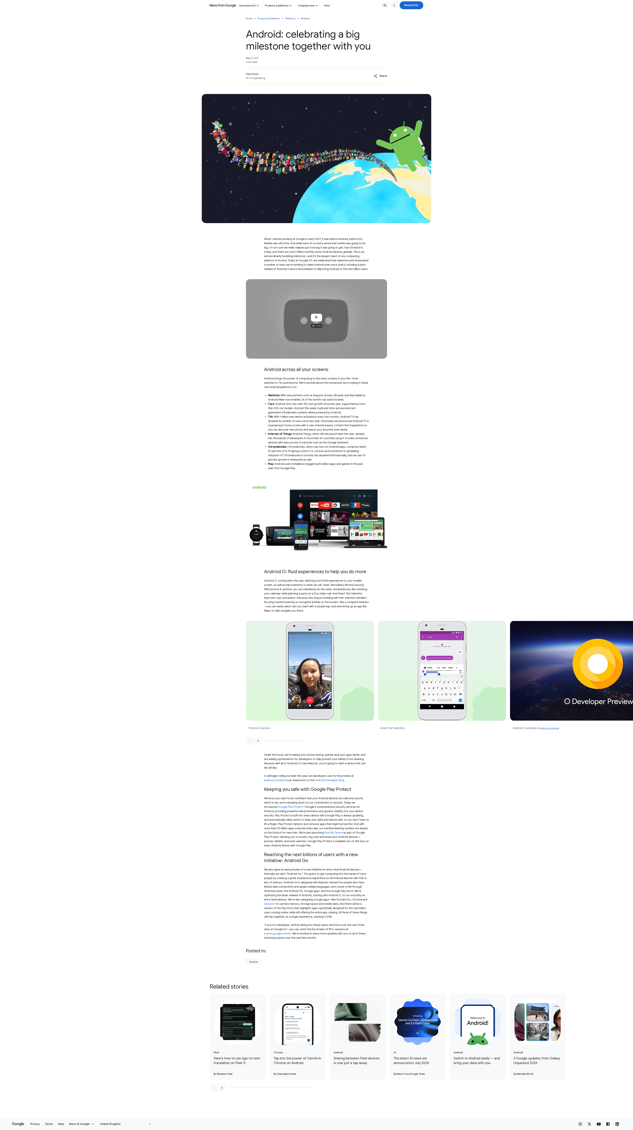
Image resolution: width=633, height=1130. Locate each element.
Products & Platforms (269, 18)
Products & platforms (277, 5)
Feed (327, 5)
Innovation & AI (247, 5)
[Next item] (258, 741)
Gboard (269, 904)
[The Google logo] (18, 1124)
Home (249, 18)
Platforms (290, 18)
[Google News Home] (223, 5)
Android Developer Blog (329, 780)
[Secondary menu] (394, 5)
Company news (306, 5)
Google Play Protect (290, 807)
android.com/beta (549, 728)
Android (305, 18)
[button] (411, 5)
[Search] (385, 5)
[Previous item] (250, 741)
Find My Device (333, 832)
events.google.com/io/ (277, 933)
